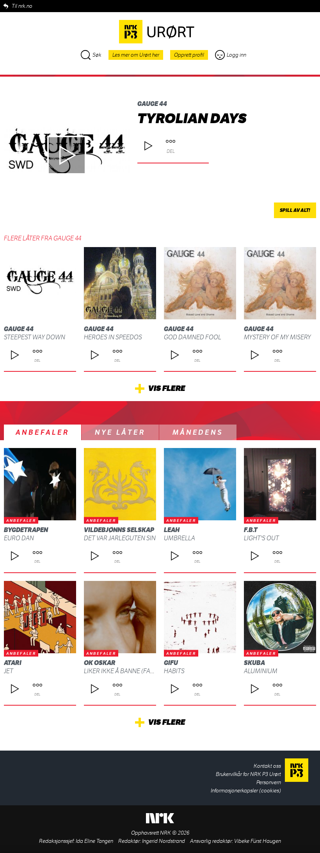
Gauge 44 (152, 104)
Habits (174, 671)
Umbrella (179, 538)
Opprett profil (189, 55)
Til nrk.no (22, 6)
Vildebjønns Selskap (119, 530)
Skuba (254, 663)
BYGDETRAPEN (26, 530)
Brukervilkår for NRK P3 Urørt (248, 774)
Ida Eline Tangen (94, 841)
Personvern (268, 782)
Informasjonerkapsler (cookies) (246, 790)
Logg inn (236, 55)
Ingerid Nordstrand (163, 841)
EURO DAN (19, 538)
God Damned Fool (192, 337)
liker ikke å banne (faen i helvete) (136, 671)
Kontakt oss (267, 766)
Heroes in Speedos (113, 337)
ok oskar (100, 663)
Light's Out (261, 538)
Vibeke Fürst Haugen (257, 841)
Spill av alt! (295, 210)
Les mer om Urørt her (135, 55)
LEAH (172, 530)
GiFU (171, 663)
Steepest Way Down (34, 337)
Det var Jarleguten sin (120, 538)
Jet (8, 671)
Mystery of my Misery (277, 337)
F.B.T (251, 530)
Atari (12, 663)
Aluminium (260, 671)
